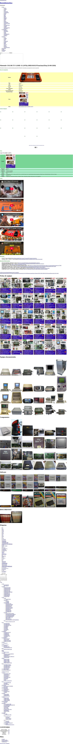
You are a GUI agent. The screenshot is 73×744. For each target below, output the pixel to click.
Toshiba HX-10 (6, 697)
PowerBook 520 (8, 611)
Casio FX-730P (6, 706)
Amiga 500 (5, 636)
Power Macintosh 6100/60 (10, 615)
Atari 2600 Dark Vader (7, 625)
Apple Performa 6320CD (10, 616)
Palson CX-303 (6, 639)
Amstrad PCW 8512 (7, 588)
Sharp (3, 670)
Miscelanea (5, 28)
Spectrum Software (7, 566)
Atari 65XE (6, 627)
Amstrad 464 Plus (7, 595)
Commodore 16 (6, 633)
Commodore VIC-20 (7, 632)
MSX (5, 43)
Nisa (4, 720)
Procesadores (6, 31)
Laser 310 (5, 702)
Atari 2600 (3, 547)
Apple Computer (4, 545)
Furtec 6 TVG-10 (6, 638)
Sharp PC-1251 (6, 671)
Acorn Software (4, 539)
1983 (3, 530)
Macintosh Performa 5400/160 (10, 614)
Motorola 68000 (6, 602)
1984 (3, 531)
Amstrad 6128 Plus (7, 594)
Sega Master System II (7, 665)
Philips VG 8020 (6, 660)
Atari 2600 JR (6, 626)
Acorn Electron (6, 584)
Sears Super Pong (7, 623)
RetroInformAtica (6, 3)
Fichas (3, 7)
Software (3, 36)
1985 (2, 532)
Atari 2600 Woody (7, 624)
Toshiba (5, 26)
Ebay (2, 272)
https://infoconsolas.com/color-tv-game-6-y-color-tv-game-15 (35, 267)
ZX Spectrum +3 (6, 675)
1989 (2, 535)
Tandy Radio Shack (5, 688)
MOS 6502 (5, 600)
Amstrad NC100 (6, 596)
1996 (2, 537)
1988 (2, 534)
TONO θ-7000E (6, 711)
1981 (2, 528)
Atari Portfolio (6, 629)
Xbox (5, 712)
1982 (2, 529)
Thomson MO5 (6, 694)
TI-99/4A (5, 692)
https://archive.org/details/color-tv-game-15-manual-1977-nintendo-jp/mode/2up (24, 258)
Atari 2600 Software (4, 548)
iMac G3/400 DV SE (9, 617)
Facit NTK (7, 717)
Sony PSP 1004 (6, 684)
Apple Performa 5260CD (10, 613)
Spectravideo (6, 22)
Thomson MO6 (6, 695)
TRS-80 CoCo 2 (6, 689)
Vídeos (3, 49)
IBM (4, 15)
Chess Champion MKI (7, 704)
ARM (5, 598)
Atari (5, 10)
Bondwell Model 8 (7, 705)
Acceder (3, 739)
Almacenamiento (4, 540)
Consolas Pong (6, 12)
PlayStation (6, 683)
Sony (5, 20)
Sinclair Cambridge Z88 (8, 680)
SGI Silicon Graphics (5, 669)
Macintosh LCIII (8, 610)
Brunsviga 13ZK (8, 714)
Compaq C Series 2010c (8, 709)
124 (8, 729)
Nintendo (5, 17)
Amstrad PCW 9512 (7, 589)
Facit (5, 715)
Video (5, 32)
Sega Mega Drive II (7, 667)
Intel (4, 620)
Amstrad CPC (5, 542)
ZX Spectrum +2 (6, 674)
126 (8, 730)
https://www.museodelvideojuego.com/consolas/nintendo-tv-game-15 (29, 262)
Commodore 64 (6, 634)
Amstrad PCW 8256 (7, 587)
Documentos (4, 48)
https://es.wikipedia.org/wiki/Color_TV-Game (19, 264)
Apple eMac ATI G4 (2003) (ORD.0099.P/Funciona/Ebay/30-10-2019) (13, 273)
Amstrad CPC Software (7, 544)
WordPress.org (4, 741)
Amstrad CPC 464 (7, 590)
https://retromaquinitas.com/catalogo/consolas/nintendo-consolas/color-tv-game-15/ (31, 263)
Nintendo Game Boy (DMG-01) (9, 656)
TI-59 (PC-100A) (6, 691)
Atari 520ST (6, 628)
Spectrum (5, 44)
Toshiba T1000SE (7, 699)
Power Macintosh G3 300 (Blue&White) (12, 619)
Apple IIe (7, 601)
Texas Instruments (4, 567)
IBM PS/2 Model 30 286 (8, 649)
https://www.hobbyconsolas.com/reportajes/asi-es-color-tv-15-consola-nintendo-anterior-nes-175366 (45, 265)
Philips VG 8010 (6, 659)
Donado (3, 551)
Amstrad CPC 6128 (7, 591)
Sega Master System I (7, 664)
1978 (1, 272)
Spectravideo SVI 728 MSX (8, 686)
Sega (2, 560)
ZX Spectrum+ (6, 676)
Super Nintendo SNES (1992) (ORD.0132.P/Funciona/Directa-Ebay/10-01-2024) (43, 273)
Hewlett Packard (4, 645)
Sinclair (5, 21)
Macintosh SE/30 (8, 606)
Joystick (5, 35)
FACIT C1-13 (8, 716)
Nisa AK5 (7, 721)
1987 (3, 533)
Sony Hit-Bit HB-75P (7, 682)
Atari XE (5, 630)
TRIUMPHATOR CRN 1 (10, 724)
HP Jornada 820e (6, 646)
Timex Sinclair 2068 (7, 677)
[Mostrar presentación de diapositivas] (36, 145)
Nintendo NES (6, 655)
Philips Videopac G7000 (8, 662)
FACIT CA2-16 (8, 719)
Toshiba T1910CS (7, 700)
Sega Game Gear (6, 668)
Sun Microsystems (7, 23)
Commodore (6, 11)
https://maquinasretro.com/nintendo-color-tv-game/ (41, 268)
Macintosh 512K (8, 603)
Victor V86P (6, 707)
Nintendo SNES (6, 657)
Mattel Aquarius (6, 652)
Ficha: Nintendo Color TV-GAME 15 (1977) (26, 106)
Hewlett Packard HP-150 (8, 647)
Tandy (5, 24)
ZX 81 (5, 679)
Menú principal (2, 5)
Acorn (5, 37)
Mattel (5, 16)
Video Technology (7, 27)
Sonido (5, 33)
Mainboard (5, 30)
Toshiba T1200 (6, 698)
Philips (5, 18)
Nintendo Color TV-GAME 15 (14, 272)
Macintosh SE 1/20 (9, 605)
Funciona (4, 272)
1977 (2, 527)
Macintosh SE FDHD (9, 604)
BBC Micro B (6, 585)
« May (1, 582)
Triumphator (6, 723)
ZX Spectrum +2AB (7, 673)
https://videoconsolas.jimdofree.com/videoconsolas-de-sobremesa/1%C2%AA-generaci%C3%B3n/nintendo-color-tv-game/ (36, 266)
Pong (2, 559)
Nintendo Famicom (7, 654)
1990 (3, 536)
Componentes (4, 29)
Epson (5, 14)
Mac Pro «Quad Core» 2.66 (10, 621)
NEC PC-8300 (6, 708)
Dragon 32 (5, 643)
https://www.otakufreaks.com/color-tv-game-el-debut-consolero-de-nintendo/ (36, 269)
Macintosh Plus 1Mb (9, 607)
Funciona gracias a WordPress (4, 743)
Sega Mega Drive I (7, 666)
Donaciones (4, 50)
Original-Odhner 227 (9, 722)
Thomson (5, 46)
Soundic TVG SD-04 (7, 641)
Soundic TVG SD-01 (7, 640)
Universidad (4, 569)
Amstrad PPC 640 (7, 593)
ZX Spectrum (6, 678)
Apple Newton (8, 599)
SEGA (5, 19)
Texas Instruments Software (5, 568)
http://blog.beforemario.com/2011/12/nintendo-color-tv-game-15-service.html (30, 259)
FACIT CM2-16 (8, 718)
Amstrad (5, 38)
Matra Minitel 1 (6, 710)
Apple (5, 9)
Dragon (5, 13)
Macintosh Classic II (9, 608)
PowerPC (5, 612)
